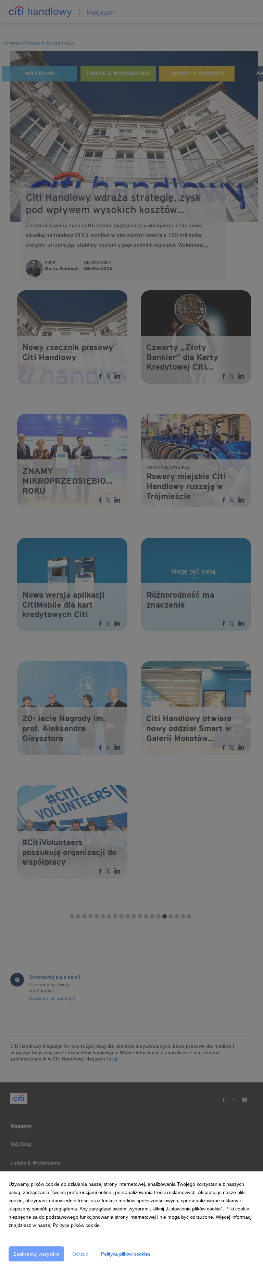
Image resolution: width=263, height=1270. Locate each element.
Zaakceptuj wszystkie (36, 1254)
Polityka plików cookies (125, 1254)
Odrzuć (80, 1254)
